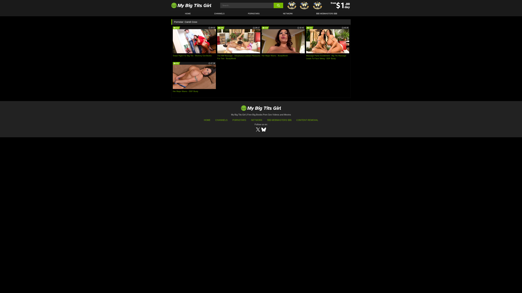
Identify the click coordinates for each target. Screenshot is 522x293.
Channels (221, 120)
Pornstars (254, 13)
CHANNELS (219, 13)
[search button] (278, 5)
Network (288, 13)
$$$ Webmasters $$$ (279, 120)
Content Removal (307, 120)
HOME (188, 13)
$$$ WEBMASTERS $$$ (326, 13)
